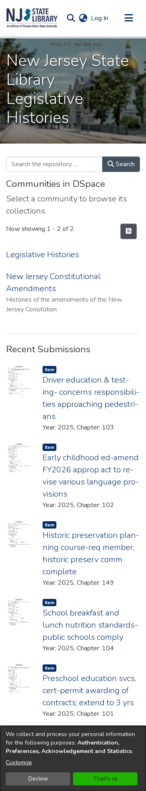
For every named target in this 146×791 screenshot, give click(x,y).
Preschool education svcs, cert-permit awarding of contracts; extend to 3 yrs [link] (89, 690)
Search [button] (124, 164)
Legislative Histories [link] (42, 254)
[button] (32, 18)
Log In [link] (100, 18)
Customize (19, 762)
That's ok (105, 779)
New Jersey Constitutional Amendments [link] (53, 282)
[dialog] (73, 758)
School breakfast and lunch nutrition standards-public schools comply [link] (90, 625)
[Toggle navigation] (128, 18)
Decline (38, 779)
